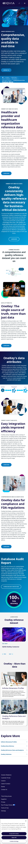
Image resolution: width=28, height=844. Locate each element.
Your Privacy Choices (7, 805)
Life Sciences (14, 79)
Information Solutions (7, 80)
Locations (7, 77)
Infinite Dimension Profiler (13, 688)
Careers (3, 781)
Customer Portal (5, 778)
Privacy (3, 802)
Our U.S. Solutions (6, 79)
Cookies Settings (14, 841)
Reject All (14, 837)
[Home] (3, 77)
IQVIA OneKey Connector (10, 647)
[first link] (14, 634)
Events (3, 786)
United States (14, 77)
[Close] (25, 821)
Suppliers (4, 799)
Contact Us (4, 789)
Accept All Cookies (14, 833)
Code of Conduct (5, 783)
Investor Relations (6, 775)
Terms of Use (5, 808)
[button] (5, 654)
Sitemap (3, 811)
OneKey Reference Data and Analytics (14, 717)
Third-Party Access (6, 796)
